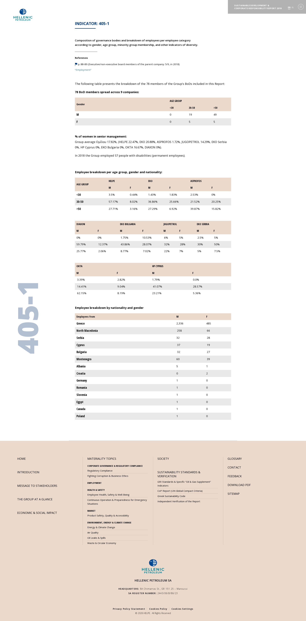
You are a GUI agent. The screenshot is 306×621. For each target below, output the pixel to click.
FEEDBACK (235, 476)
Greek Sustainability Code (171, 496)
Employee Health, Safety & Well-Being (108, 494)
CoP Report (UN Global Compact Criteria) (180, 490)
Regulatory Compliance (100, 470)
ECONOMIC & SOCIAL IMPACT (37, 513)
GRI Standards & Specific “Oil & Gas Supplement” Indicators (184, 483)
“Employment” (83, 69)
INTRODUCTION (28, 472)
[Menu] (301, 7)
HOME (21, 459)
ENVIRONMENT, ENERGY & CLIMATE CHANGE (109, 522)
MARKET (91, 510)
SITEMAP (234, 494)
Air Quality (92, 532)
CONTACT (234, 467)
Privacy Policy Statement (129, 608)
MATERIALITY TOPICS (101, 459)
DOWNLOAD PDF (239, 485)
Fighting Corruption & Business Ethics (107, 475)
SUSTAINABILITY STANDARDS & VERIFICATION (178, 474)
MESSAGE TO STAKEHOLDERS (37, 486)
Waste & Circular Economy (101, 543)
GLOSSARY (235, 459)
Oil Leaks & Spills (96, 537)
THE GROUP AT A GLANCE (34, 499)
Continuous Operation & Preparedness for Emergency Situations (117, 501)
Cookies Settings (182, 608)
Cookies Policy (158, 608)
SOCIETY (163, 459)
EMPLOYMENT (94, 482)
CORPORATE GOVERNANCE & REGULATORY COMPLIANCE (115, 465)
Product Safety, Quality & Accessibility (108, 515)
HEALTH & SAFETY (96, 489)
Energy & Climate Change (101, 527)
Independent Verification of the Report (178, 501)
